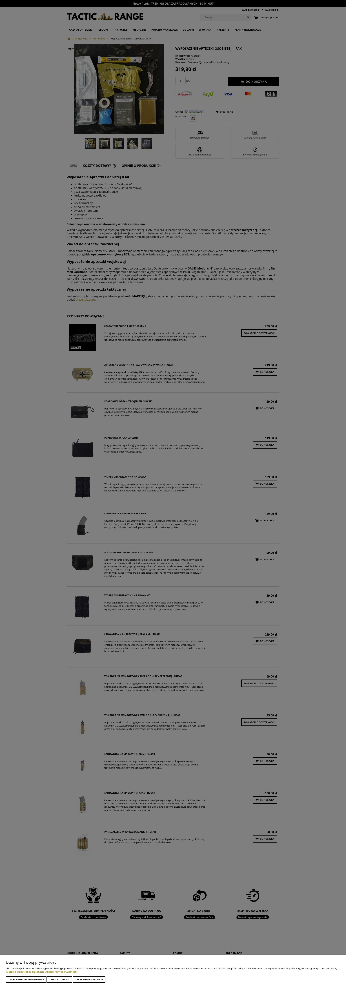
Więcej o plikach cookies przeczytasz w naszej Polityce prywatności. (41, 971)
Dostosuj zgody (60, 979)
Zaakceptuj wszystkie (89, 979)
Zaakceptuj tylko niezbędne (26, 979)
